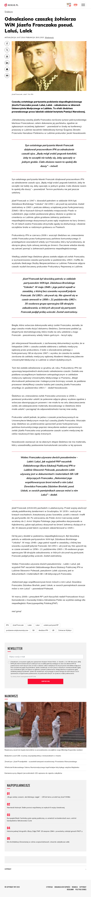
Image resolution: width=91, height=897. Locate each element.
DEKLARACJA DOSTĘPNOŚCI (62, 887)
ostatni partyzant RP (51, 625)
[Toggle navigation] (83, 5)
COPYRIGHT (82, 887)
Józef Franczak (18, 625)
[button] (85, 869)
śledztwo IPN (43, 630)
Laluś (37, 625)
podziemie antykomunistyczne (17, 630)
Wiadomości (49, 37)
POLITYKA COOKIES (80, 889)
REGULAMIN (70, 889)
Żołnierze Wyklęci (64, 630)
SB (33, 630)
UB (53, 630)
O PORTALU (49, 887)
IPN (7, 625)
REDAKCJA (75, 887)
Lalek (30, 625)
